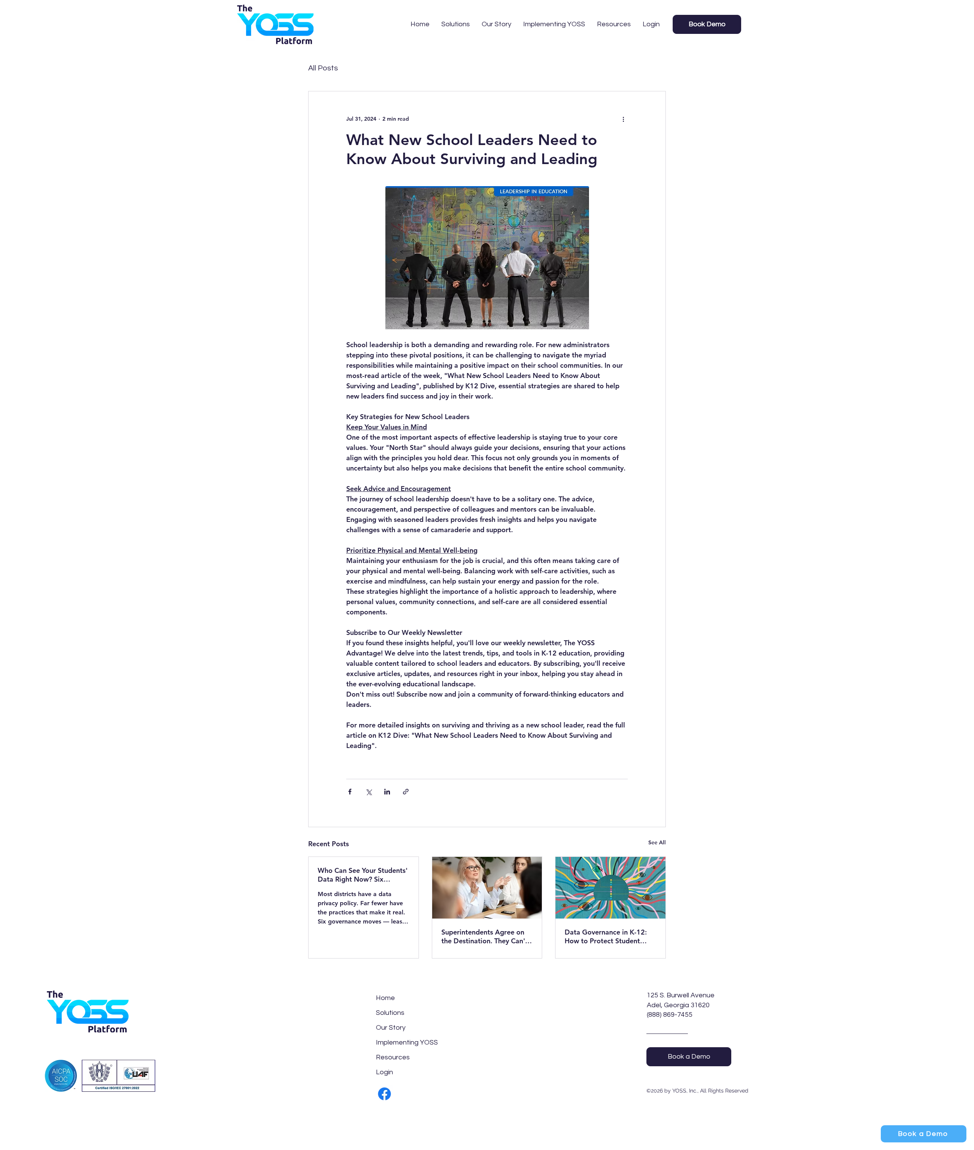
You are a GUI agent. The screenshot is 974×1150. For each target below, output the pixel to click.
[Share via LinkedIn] (387, 791)
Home (385, 998)
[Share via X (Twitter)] (368, 791)
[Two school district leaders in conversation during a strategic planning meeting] (487, 888)
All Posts (323, 68)
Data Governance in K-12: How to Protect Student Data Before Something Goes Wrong (606, 936)
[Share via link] (405, 791)
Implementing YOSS (394, 1042)
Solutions (390, 1012)
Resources (393, 1057)
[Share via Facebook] (349, 791)
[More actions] (623, 118)
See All (657, 842)
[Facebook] (384, 1093)
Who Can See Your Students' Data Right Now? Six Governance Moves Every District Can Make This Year (362, 875)
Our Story (391, 1027)
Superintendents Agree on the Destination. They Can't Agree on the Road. (484, 936)
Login (384, 1072)
